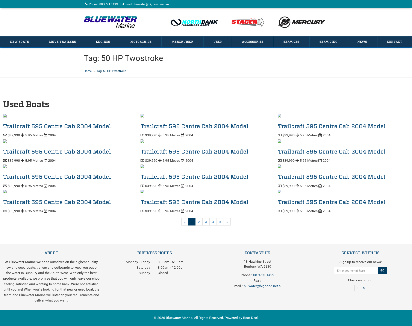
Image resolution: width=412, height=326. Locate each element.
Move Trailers (62, 41)
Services (291, 41)
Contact (394, 41)
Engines (103, 41)
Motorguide (140, 41)
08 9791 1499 (108, 4)
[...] (110, 22)
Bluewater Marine (179, 318)
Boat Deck (251, 318)
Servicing (328, 41)
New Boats (19, 41)
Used (217, 41)
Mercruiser (182, 41)
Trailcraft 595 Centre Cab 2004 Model (57, 126)
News (362, 41)
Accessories (253, 41)
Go (382, 270)
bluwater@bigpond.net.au (151, 4)
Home (88, 71)
